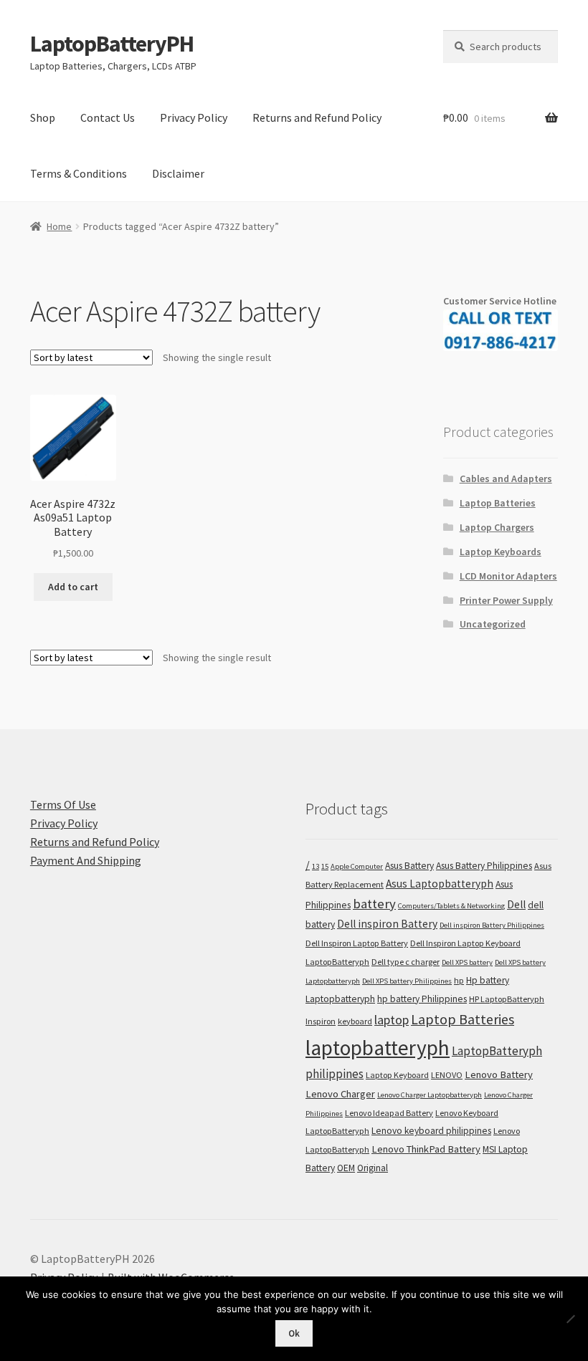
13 (315, 866)
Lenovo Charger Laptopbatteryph (429, 1095)
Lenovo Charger (340, 1093)
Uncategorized (493, 623)
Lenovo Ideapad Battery (389, 1112)
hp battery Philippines (422, 999)
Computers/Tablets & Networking (451, 905)
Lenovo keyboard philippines (431, 1131)
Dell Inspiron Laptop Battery (356, 943)
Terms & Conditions (78, 173)
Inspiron (320, 1021)
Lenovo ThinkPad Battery (425, 1149)
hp (459, 980)
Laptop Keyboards (500, 551)
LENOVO (447, 1074)
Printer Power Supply (506, 600)
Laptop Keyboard (397, 1074)
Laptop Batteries (498, 502)
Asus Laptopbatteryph (439, 883)
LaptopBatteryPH (112, 43)
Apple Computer (357, 866)
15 (324, 866)
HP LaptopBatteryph (506, 999)
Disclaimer (178, 173)
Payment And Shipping (85, 860)
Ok (294, 1333)
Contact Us (107, 117)
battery (374, 903)
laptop (391, 1019)
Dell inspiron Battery (387, 923)
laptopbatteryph (377, 1047)
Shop (42, 117)
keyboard (355, 1021)
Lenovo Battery (499, 1074)
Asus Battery (409, 866)
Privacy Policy (193, 117)
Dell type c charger (405, 961)
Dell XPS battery (467, 962)
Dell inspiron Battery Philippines (492, 925)
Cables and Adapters (506, 478)
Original (372, 1168)
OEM (346, 1168)
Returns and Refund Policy (316, 117)
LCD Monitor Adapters (508, 575)
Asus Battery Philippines (484, 866)
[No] (570, 1319)
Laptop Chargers (497, 527)
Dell (516, 904)
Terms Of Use (63, 804)
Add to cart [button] (73, 586)
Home (59, 226)
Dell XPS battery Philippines (407, 981)
